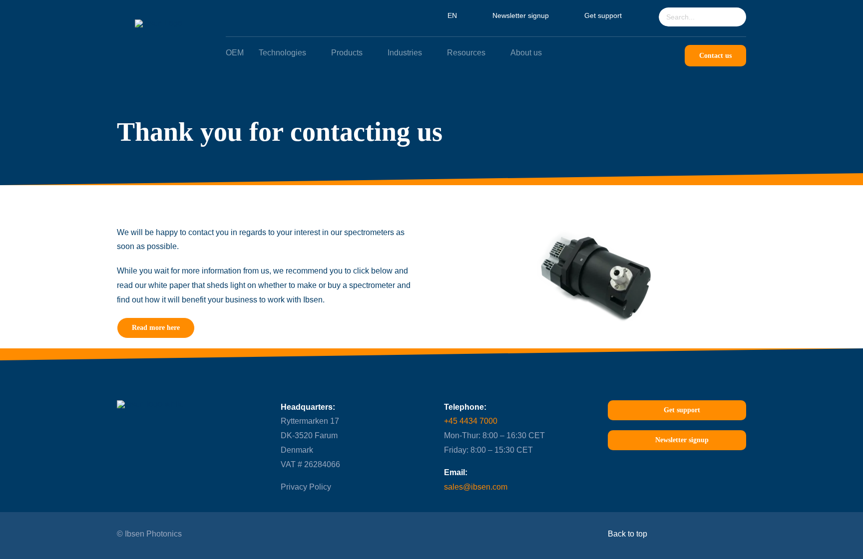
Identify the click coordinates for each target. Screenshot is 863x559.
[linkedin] (285, 533)
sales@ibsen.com (475, 487)
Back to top (628, 534)
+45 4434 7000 (470, 421)
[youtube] (305, 533)
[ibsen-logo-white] (158, 23)
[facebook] (324, 533)
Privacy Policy (306, 487)
